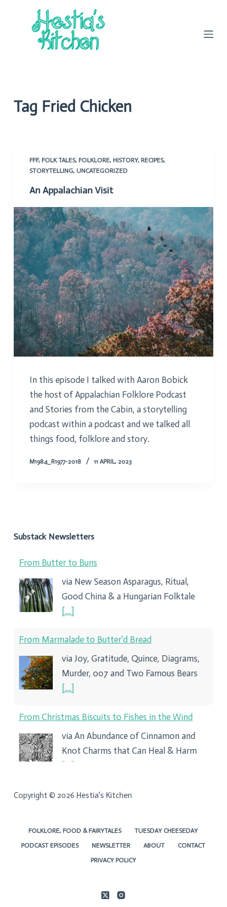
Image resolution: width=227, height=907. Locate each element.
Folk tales (58, 160)
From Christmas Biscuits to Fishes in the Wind (106, 717)
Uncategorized (102, 170)
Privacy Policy (113, 860)
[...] (68, 611)
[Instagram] (121, 895)
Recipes (152, 160)
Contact (191, 845)
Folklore (94, 160)
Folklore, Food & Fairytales (75, 830)
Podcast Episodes (50, 845)
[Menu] (208, 34)
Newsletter (111, 845)
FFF (34, 160)
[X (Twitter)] (105, 895)
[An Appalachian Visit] (113, 282)
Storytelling (51, 170)
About (154, 845)
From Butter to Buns (58, 562)
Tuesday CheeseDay (166, 830)
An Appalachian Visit (72, 190)
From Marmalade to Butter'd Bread (85, 639)
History (125, 160)
